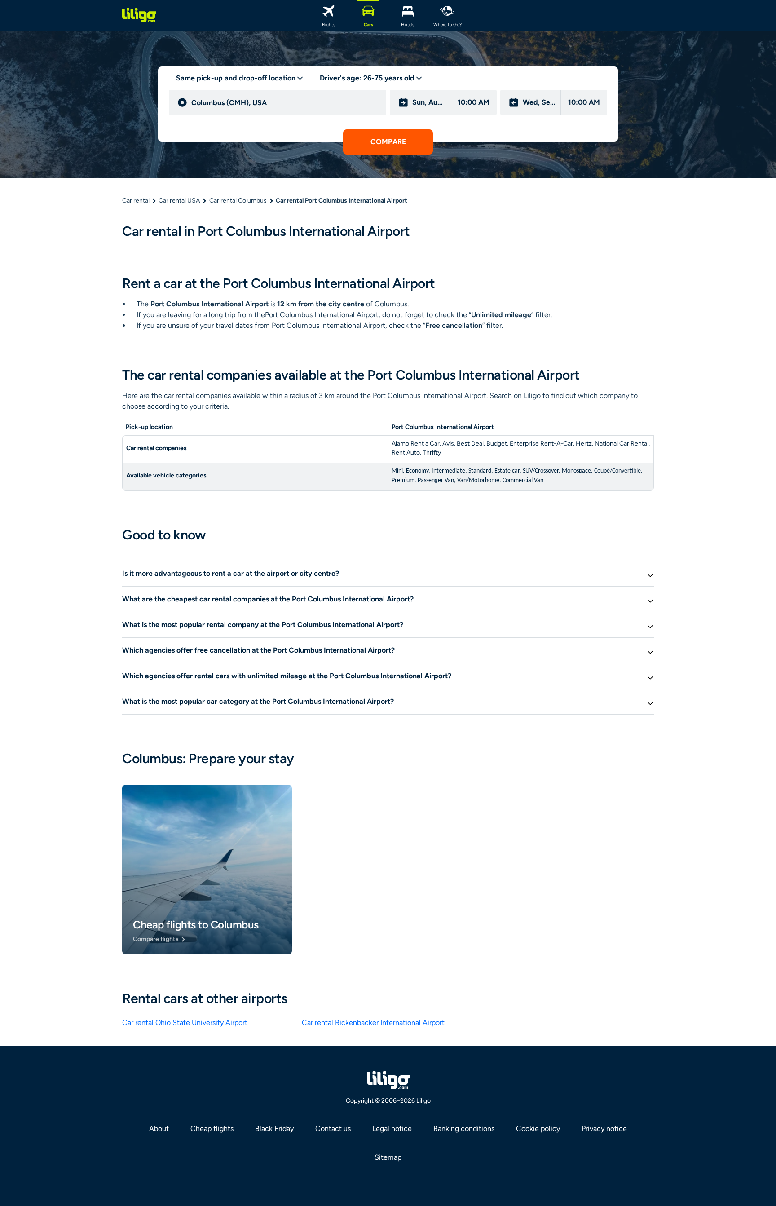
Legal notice (392, 1128)
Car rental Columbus (238, 200)
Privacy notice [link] (604, 1128)
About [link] (159, 1128)
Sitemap (388, 1157)
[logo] (139, 15)
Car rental (136, 200)
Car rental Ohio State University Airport (184, 1022)
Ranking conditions (463, 1128)
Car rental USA (179, 200)
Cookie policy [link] (538, 1128)
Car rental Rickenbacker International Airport (373, 1022)
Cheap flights (212, 1128)
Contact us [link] (333, 1128)
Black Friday (274, 1128)
